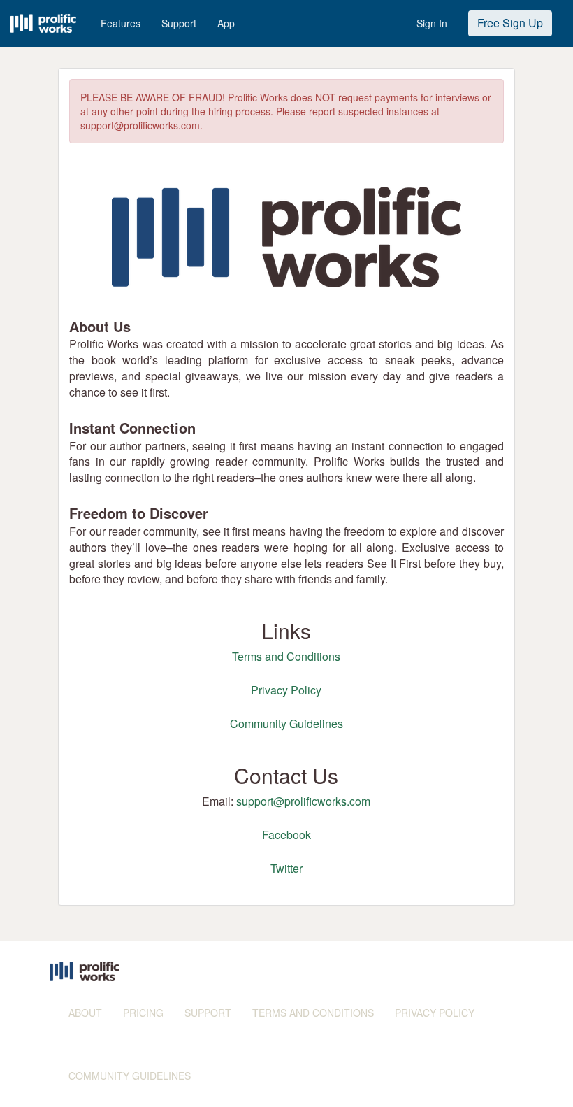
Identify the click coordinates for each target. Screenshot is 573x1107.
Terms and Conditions (286, 656)
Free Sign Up (510, 23)
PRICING (143, 1013)
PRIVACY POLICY (434, 1013)
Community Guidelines (286, 723)
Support (178, 23)
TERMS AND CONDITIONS (313, 1013)
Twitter (286, 868)
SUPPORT (207, 1013)
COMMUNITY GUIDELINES (129, 1076)
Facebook (286, 835)
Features (120, 23)
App (226, 23)
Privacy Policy (286, 690)
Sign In (431, 23)
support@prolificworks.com (303, 801)
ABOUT (85, 1013)
